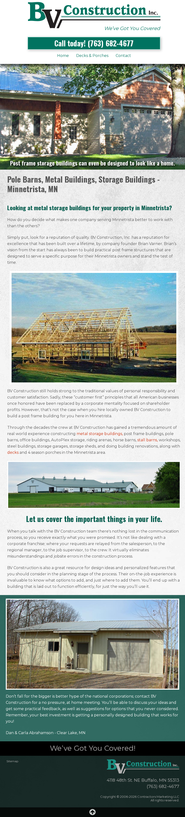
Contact (123, 55)
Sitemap (12, 761)
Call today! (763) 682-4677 (93, 43)
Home (63, 55)
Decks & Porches (92, 55)
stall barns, (147, 440)
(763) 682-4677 (163, 786)
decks (13, 452)
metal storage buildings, (100, 433)
